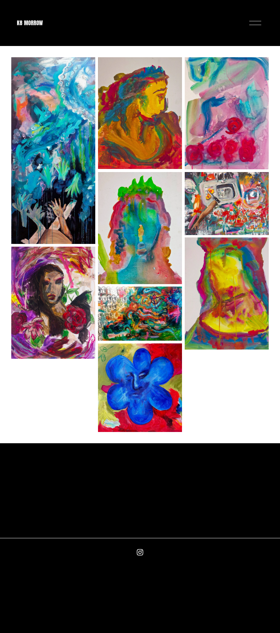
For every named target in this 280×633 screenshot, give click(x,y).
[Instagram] (140, 552)
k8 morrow (30, 23)
